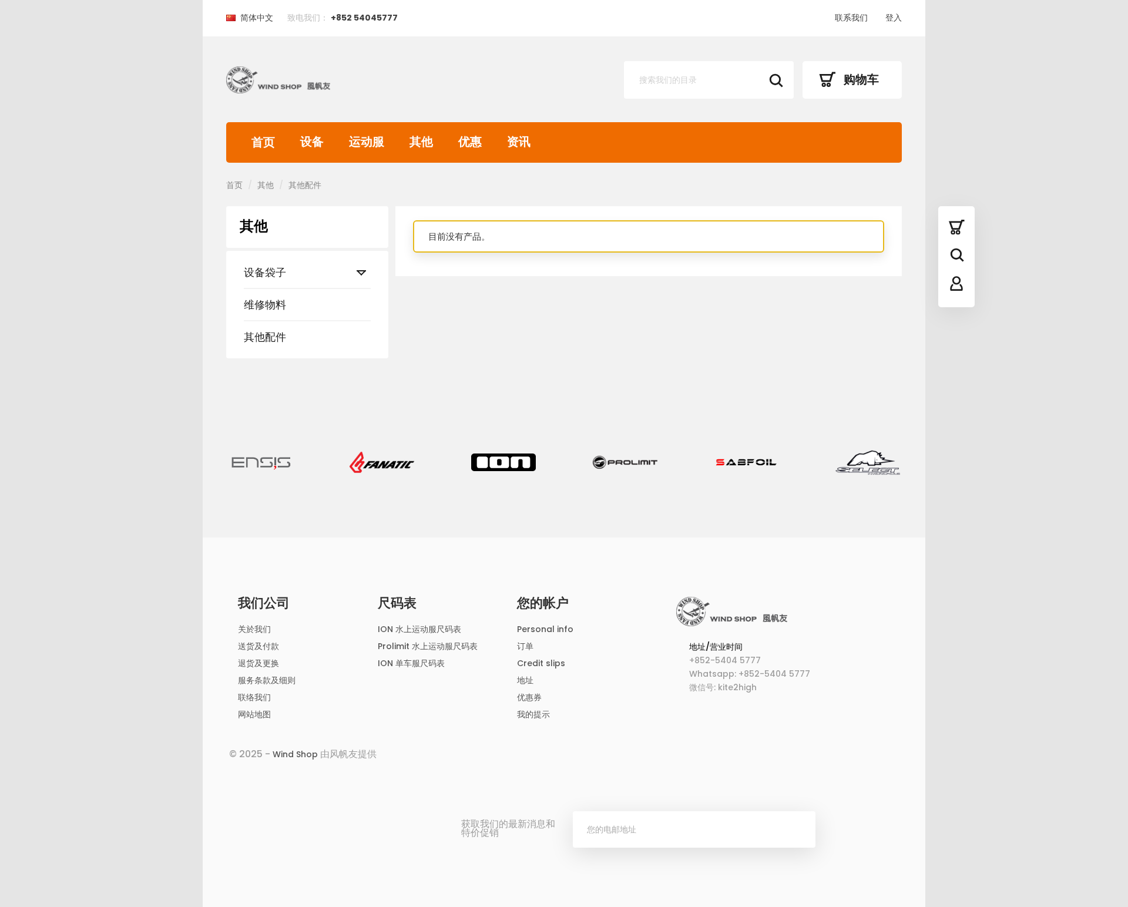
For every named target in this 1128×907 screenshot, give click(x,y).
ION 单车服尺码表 (411, 663)
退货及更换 (258, 663)
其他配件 (265, 337)
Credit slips (541, 663)
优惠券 (529, 697)
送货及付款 (258, 646)
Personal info (545, 629)
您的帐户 (543, 603)
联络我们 (254, 697)
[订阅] (797, 829)
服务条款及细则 (267, 680)
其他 (254, 226)
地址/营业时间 (716, 647)
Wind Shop (295, 754)
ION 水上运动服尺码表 (419, 629)
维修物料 (265, 304)
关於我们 (254, 629)
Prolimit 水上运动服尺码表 (428, 646)
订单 (525, 646)
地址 (525, 680)
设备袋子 (265, 272)
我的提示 (533, 714)
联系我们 (851, 17)
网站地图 (254, 714)
